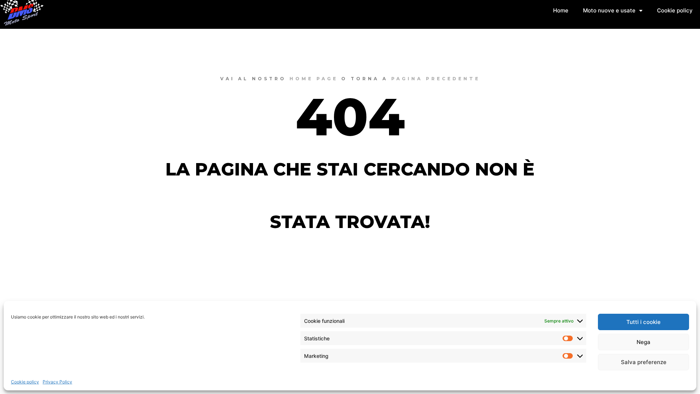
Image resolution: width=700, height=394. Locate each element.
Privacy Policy (57, 382)
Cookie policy (25, 382)
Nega (643, 342)
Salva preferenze (643, 362)
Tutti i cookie (643, 321)
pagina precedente (435, 78)
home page (313, 78)
